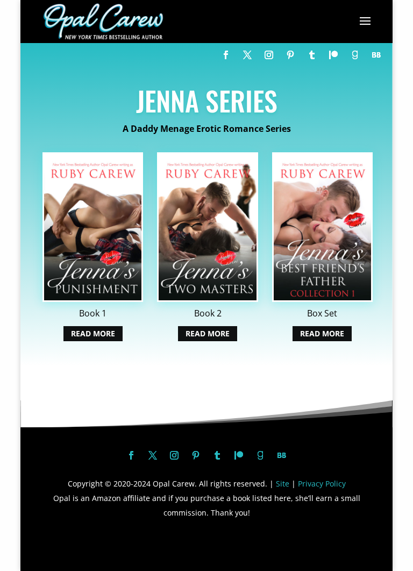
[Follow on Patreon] (333, 55)
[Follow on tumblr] (312, 55)
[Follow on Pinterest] (290, 55)
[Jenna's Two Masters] (207, 299)
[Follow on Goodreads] (355, 55)
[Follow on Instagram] (268, 55)
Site (282, 483)
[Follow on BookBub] (376, 55)
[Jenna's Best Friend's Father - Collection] (322, 299)
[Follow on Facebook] (225, 55)
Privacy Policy (322, 483)
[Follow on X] (247, 55)
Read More (93, 334)
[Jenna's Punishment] (92, 299)
